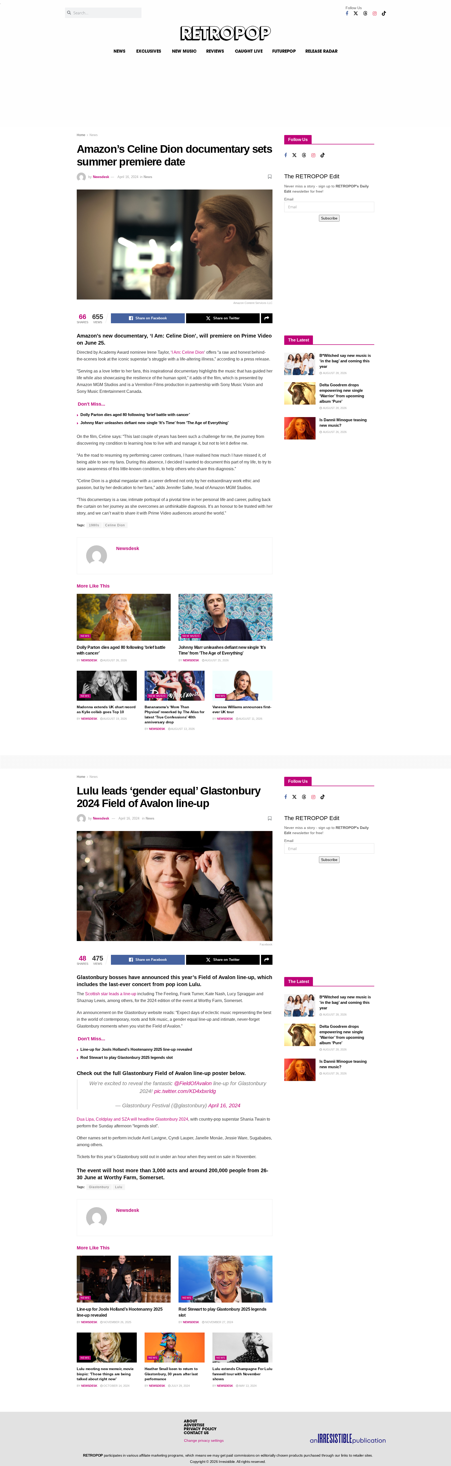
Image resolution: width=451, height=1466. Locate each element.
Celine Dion (115, 525)
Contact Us (196, 1433)
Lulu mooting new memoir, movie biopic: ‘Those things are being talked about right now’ (105, 1374)
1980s (94, 525)
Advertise (194, 1425)
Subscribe (329, 218)
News (94, 135)
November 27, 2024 (218, 1322)
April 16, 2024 (127, 177)
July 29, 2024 (180, 1385)
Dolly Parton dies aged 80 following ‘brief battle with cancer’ (135, 414)
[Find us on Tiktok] (384, 13)
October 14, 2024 (116, 1385)
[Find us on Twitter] (355, 13)
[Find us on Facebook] (347, 13)
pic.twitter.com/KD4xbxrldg (185, 1091)
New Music (191, 635)
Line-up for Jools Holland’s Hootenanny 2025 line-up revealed (136, 1049)
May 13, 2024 (247, 1385)
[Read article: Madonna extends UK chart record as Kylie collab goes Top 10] (107, 686)
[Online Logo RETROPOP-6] (225, 33)
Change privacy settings (204, 1440)
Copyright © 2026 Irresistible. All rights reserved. (228, 1461)
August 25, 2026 (216, 660)
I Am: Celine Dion (188, 352)
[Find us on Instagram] (375, 13)
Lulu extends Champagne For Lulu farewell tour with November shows (242, 1374)
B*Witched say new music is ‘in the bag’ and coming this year (345, 361)
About (190, 1422)
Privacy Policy (200, 1429)
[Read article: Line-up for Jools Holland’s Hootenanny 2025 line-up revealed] (124, 1279)
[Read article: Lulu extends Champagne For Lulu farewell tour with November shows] (242, 1348)
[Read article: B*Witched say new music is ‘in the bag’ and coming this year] (300, 364)
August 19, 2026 (115, 718)
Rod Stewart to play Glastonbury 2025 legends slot (126, 1057)
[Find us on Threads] (365, 13)
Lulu (118, 1187)
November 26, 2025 (117, 1322)
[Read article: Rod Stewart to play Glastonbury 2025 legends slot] (225, 1279)
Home (81, 135)
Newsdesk (101, 177)
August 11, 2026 (250, 718)
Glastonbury (99, 1187)
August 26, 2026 (115, 660)
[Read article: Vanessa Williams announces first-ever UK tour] (242, 686)
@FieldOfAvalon (193, 1083)
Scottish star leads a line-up (110, 994)
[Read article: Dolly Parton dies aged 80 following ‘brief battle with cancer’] (124, 617)
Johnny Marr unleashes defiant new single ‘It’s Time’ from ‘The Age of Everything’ (154, 422)
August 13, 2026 (182, 728)
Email (288, 199)
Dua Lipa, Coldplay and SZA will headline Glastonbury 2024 (132, 1119)
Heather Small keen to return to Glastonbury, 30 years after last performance (171, 1374)
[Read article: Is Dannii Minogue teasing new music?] (300, 428)
